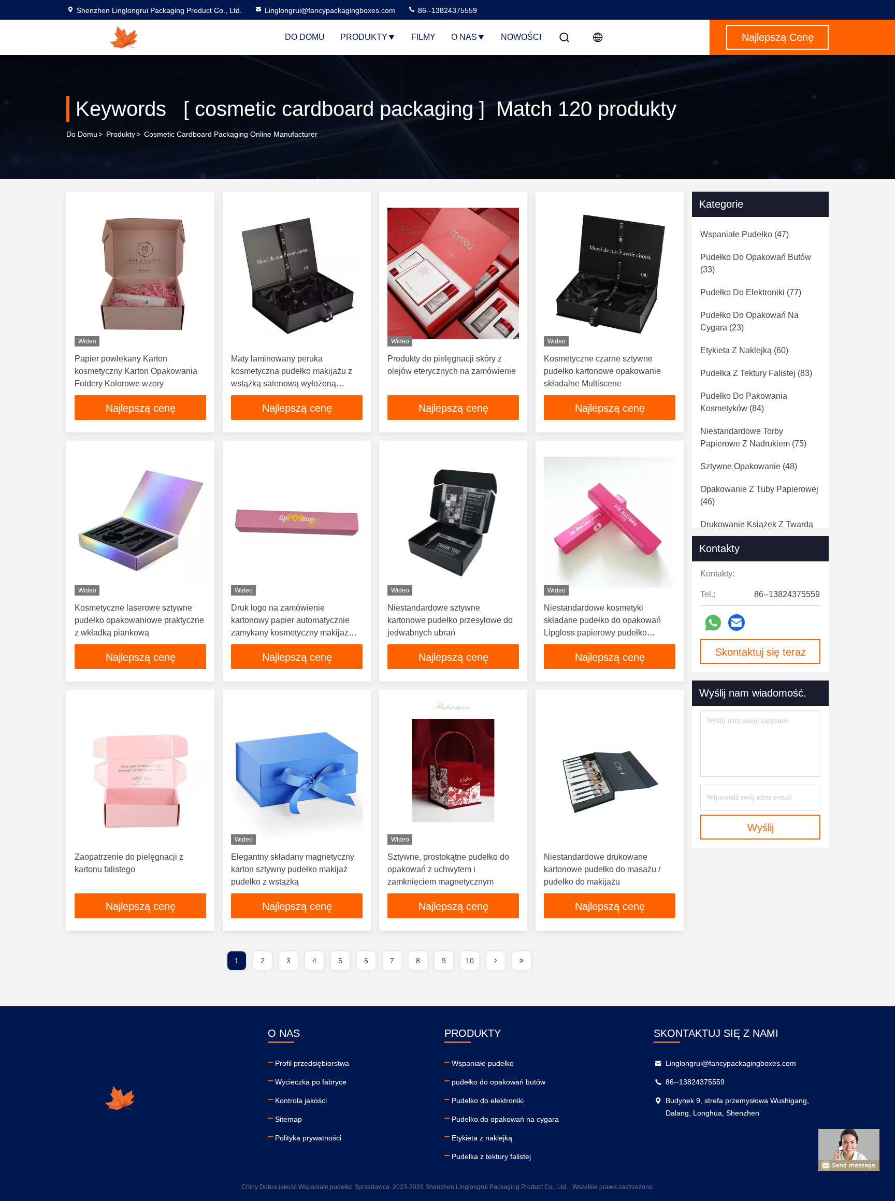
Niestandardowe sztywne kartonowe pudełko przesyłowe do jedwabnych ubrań (450, 620)
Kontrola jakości (301, 1100)
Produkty (363, 37)
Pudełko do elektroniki (488, 1100)
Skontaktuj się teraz (760, 652)
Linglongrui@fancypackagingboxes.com (330, 10)
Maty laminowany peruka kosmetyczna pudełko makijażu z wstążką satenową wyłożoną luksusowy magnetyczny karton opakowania (291, 383)
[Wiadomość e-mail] (736, 622)
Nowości (521, 37)
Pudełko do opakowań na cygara (505, 1119)
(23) (749, 321)
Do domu (305, 37)
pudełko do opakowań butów (498, 1082)
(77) (750, 292)
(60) (744, 350)
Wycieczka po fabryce (311, 1082)
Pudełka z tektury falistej (491, 1156)
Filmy (423, 37)
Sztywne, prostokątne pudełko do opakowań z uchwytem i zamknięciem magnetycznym (448, 869)
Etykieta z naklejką (482, 1138)
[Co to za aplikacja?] (713, 622)
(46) (759, 495)
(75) (753, 437)
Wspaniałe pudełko (483, 1063)
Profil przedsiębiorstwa (312, 1063)
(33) (755, 263)
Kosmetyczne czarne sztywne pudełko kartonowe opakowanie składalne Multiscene (602, 371)
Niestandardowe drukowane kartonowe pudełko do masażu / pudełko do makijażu (602, 869)
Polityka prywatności (308, 1138)
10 (470, 961)
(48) (748, 466)
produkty (120, 134)
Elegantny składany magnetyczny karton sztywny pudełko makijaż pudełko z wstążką (292, 869)
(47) (744, 234)
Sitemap (288, 1119)
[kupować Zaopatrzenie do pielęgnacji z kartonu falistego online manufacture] (140, 771)
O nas (464, 37)
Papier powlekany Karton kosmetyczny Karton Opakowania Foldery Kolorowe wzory (136, 371)
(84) (743, 402)
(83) (756, 373)
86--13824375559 (446, 10)
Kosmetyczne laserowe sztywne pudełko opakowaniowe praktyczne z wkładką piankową (139, 620)
